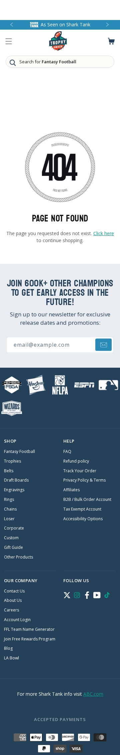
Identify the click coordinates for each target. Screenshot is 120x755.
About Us (13, 600)
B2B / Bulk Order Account (87, 499)
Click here (103, 233)
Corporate (14, 528)
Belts (8, 471)
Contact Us (14, 591)
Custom (11, 538)
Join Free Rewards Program (29, 639)
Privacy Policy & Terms (84, 480)
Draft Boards (16, 480)
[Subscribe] (103, 345)
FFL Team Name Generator (29, 629)
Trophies (12, 461)
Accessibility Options (83, 519)
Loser (9, 519)
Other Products (18, 557)
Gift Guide (13, 547)
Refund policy (76, 461)
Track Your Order (79, 471)
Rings (9, 499)
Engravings (14, 490)
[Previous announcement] (12, 25)
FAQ (67, 451)
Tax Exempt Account (82, 509)
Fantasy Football (19, 451)
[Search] (12, 62)
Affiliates (71, 490)
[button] (8, 41)
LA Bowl (11, 658)
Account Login (17, 619)
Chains (10, 509)
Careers (11, 610)
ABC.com (93, 694)
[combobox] (60, 62)
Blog (8, 648)
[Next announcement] (108, 25)
